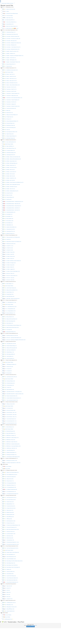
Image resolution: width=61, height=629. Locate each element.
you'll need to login (34, 625)
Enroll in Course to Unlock (30, 626)
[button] (0, 0)
